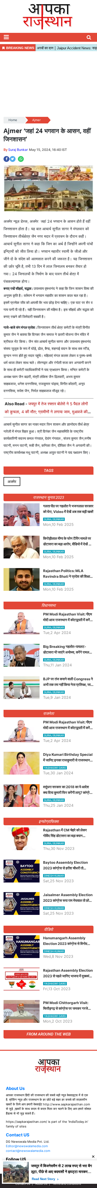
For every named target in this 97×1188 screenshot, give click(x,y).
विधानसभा (48, 605)
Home (12, 120)
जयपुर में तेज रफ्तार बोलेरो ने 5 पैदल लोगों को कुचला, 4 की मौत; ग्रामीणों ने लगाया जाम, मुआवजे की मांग (46, 411)
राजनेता (48, 713)
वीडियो (48, 929)
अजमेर (12, 481)
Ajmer (36, 120)
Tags (48, 470)
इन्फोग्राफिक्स (48, 821)
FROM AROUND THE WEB (49, 1034)
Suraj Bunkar (18, 150)
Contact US (17, 1134)
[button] (6, 37)
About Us (15, 1088)
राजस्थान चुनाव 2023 (48, 497)
